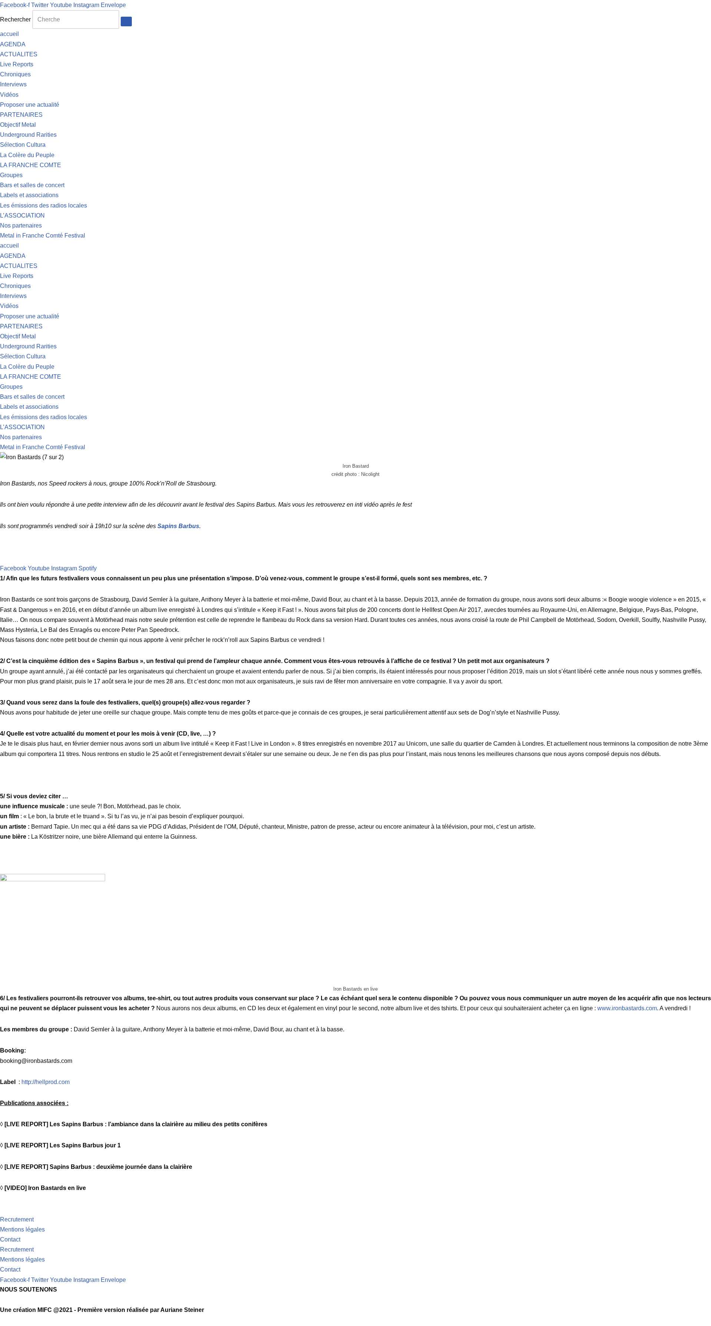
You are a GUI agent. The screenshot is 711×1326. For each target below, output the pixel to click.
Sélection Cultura (23, 145)
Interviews (13, 84)
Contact (10, 1239)
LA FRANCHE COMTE (30, 165)
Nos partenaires (21, 225)
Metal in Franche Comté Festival (42, 235)
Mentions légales (22, 1229)
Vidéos (9, 95)
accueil (9, 34)
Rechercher (15, 19)
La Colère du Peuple (27, 155)
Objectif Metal (18, 125)
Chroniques (15, 74)
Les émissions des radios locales (43, 205)
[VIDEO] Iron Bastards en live (45, 1188)
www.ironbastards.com (627, 1008)
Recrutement (17, 1219)
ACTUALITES (18, 54)
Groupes (11, 175)
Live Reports (16, 64)
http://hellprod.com (45, 1082)
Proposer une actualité (29, 105)
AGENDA (13, 44)
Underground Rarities (28, 135)
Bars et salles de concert (32, 185)
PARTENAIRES (21, 115)
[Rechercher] (126, 21)
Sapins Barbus (178, 526)
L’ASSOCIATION (22, 215)
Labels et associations (29, 195)
